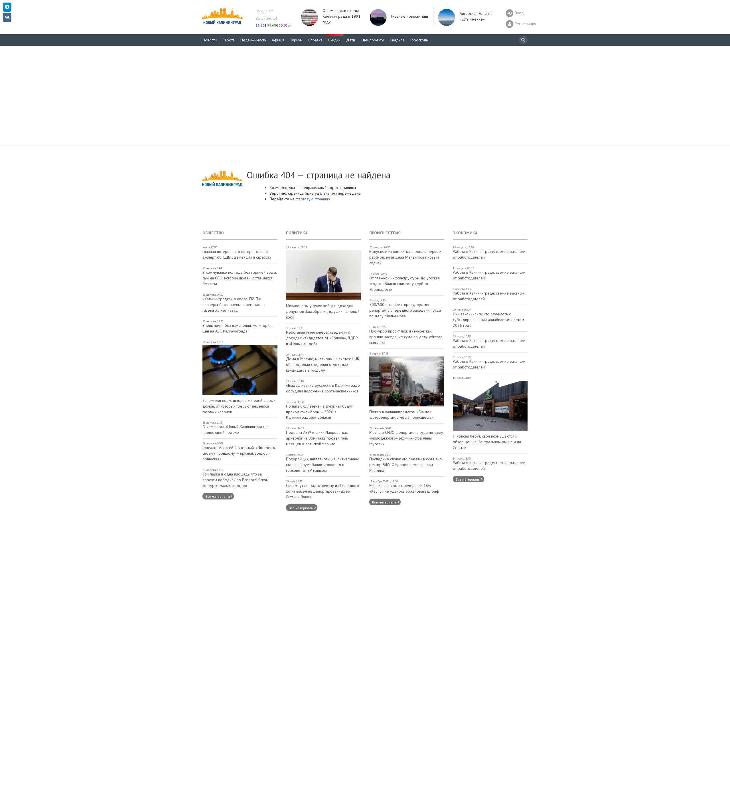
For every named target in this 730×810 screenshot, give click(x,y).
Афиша (278, 40)
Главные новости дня (409, 16)
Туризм (296, 40)
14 (266, 18)
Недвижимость (253, 40)
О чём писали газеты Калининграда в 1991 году (341, 16)
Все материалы (218, 496)
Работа (228, 40)
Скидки (334, 40)
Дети (350, 40)
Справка (315, 40)
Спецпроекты (372, 40)
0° (264, 11)
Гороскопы (419, 40)
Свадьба (397, 40)
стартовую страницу (312, 199)
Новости (209, 40)
